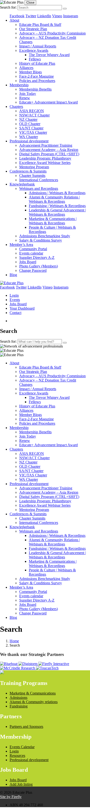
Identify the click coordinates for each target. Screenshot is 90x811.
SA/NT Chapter (31, 128)
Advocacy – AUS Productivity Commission (52, 33)
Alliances (26, 68)
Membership (19, 85)
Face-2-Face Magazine (36, 76)
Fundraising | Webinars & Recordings (57, 206)
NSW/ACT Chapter (34, 115)
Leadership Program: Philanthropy (45, 158)
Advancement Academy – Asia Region (48, 150)
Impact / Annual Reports (37, 46)
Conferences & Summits (28, 171)
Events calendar (31, 253)
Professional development (29, 141)
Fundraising (19, 706)
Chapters (16, 106)
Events (15, 300)
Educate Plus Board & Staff (40, 25)
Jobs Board (27, 262)
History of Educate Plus (37, 63)
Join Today (27, 94)
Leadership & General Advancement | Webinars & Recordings (57, 212)
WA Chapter (28, 137)
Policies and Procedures (37, 81)
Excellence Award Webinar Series (45, 163)
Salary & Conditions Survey (40, 240)
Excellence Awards (33, 50)
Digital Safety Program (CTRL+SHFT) (49, 154)
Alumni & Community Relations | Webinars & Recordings (54, 199)
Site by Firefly (11, 797)
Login (14, 295)
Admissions (18, 697)
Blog (13, 275)
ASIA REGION (31, 111)
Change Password (33, 270)
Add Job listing (21, 784)
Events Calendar (22, 747)
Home (14, 641)
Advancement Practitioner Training (45, 145)
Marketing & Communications (33, 693)
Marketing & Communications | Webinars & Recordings (53, 221)
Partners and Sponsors (26, 726)
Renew (24, 98)
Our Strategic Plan (33, 29)
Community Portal (33, 249)
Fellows (35, 59)
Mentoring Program (34, 167)
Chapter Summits (32, 176)
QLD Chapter (29, 124)
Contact (15, 313)
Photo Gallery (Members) (38, 266)
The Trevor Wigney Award (49, 55)
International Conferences (38, 180)
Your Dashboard (22, 308)
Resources (17, 755)
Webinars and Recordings (38, 188)
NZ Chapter (28, 119)
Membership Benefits (35, 89)
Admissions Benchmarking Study (44, 236)
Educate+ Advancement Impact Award (48, 102)
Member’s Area (21, 245)
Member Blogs (30, 72)
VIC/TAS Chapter (33, 132)
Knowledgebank (22, 184)
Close (30, 2)
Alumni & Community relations (34, 702)
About (14, 20)
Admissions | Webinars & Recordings (57, 193)
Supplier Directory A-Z (36, 257)
